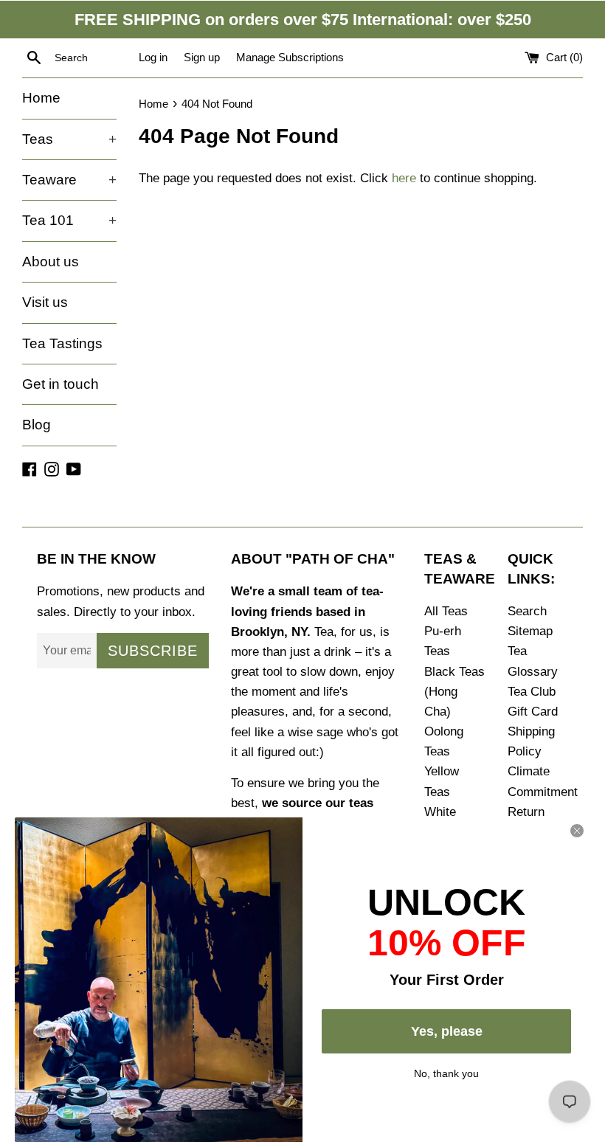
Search (527, 611)
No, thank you (446, 1072)
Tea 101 (69, 220)
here (404, 178)
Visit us (45, 302)
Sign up (202, 57)
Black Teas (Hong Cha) (454, 692)
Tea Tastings (62, 343)
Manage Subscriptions (290, 57)
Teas (69, 139)
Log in (153, 57)
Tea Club (532, 692)
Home (41, 97)
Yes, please (447, 1031)
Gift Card (533, 712)
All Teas (446, 611)
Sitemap (530, 631)
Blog (36, 424)
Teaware (69, 179)
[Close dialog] (577, 830)
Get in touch (60, 384)
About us (50, 261)
